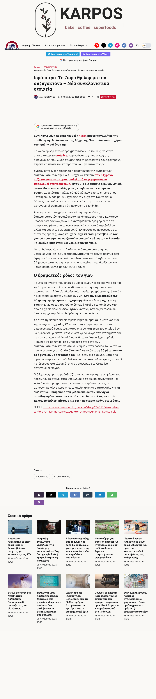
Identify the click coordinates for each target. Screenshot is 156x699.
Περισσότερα (77, 45)
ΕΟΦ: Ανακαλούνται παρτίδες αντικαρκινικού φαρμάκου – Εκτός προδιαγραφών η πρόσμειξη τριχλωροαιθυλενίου (136, 602)
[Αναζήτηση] (137, 45)
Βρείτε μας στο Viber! (97, 54)
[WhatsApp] (112, 495)
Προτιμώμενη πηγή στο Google (79, 60)
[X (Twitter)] (51, 495)
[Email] (39, 495)
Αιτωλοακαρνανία (55, 45)
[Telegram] (110, 45)
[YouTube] (96, 45)
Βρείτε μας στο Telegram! (64, 54)
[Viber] (131, 45)
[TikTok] (103, 45)
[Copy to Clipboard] (87, 495)
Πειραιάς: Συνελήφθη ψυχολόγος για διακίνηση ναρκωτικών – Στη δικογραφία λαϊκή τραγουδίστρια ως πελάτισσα (48, 549)
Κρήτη (83, 135)
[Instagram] (117, 45)
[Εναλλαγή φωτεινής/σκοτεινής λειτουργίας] (146, 45)
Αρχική (26, 45)
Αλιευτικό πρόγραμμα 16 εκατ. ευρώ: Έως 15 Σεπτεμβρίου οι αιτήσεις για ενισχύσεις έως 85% (19, 546)
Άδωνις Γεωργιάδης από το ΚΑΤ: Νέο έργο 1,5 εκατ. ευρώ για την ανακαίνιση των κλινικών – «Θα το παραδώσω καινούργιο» (77, 548)
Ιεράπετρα (42, 476)
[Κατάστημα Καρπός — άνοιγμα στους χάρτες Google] (78, 20)
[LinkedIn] (100, 495)
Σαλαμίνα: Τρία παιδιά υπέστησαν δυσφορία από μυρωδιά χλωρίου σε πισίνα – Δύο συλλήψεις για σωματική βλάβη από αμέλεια (49, 603)
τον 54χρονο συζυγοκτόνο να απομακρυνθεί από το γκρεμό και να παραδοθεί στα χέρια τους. (73, 179)
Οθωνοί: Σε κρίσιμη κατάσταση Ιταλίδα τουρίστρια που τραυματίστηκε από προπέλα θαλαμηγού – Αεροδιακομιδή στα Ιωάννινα (107, 602)
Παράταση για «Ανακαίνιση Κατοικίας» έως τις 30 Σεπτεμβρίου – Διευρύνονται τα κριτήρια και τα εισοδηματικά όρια (77, 602)
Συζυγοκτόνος (61, 476)
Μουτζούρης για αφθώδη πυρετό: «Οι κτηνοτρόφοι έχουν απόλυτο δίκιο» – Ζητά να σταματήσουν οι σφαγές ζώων (106, 548)
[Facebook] (124, 45)
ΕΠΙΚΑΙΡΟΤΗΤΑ (108, 97)
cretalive (61, 155)
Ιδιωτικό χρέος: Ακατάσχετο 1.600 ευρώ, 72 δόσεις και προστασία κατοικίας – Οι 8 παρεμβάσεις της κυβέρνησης (135, 548)
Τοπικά (36, 45)
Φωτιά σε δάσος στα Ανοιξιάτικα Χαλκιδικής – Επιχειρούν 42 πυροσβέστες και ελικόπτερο (19, 600)
